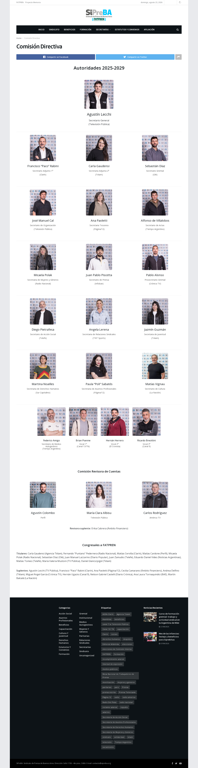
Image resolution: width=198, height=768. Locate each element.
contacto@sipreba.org (101, 763)
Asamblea (107, 619)
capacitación (123, 629)
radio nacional (126, 702)
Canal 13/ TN (108, 629)
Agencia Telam (123, 614)
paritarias (107, 687)
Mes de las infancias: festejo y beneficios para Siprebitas (169, 636)
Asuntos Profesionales (66, 619)
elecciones (127, 644)
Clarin (105, 634)
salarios (106, 712)
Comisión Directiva (32, 38)
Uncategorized (86, 655)
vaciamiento (108, 747)
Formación (85, 29)
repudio (124, 707)
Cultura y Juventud (63, 634)
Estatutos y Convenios (127, 29)
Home (18, 38)
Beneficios (69, 29)
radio (117, 697)
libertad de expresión (112, 664)
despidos (127, 639)
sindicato (107, 737)
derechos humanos (111, 639)
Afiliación (149, 29)
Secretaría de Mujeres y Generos (118, 732)
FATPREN (20, 2)
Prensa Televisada (127, 692)
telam (130, 737)
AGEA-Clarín (108, 614)
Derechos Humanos (64, 641)
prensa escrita (109, 692)
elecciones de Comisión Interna (117, 649)
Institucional (85, 617)
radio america (129, 697)
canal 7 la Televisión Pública (115, 624)
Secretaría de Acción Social (115, 717)
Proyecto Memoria (33, 2)
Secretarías (102, 29)
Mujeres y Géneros (84, 630)
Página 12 (107, 697)
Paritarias (84, 636)
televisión (107, 742)
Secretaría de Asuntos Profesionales (119, 722)
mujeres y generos (126, 682)
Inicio (41, 29)
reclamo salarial (110, 707)
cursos (114, 634)
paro (117, 687)
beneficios (119, 619)
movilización (108, 682)
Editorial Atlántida (111, 644)
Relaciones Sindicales (84, 641)
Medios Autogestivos (86, 623)
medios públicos (110, 669)
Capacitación (65, 629)
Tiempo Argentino (123, 742)
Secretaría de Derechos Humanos (118, 727)
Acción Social (65, 613)
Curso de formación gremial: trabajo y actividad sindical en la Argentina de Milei (169, 618)
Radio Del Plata (109, 702)
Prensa (125, 687)
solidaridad (119, 737)
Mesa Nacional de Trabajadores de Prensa (118, 675)
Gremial (83, 613)
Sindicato (54, 29)
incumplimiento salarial (113, 659)
